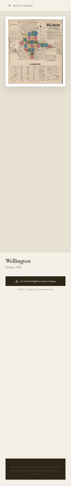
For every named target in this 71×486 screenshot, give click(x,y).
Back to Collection (23, 5)
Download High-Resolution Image (38, 281)
